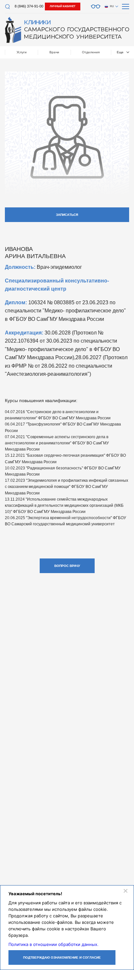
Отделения (91, 52)
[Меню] (125, 6)
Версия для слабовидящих (95, 6)
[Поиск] (7, 6)
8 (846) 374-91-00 (29, 6)
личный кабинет (62, 6)
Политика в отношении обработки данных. (53, 944)
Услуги (22, 52)
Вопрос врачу (67, 566)
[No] (125, 890)
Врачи (54, 52)
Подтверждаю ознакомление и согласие (62, 957)
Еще (120, 52)
